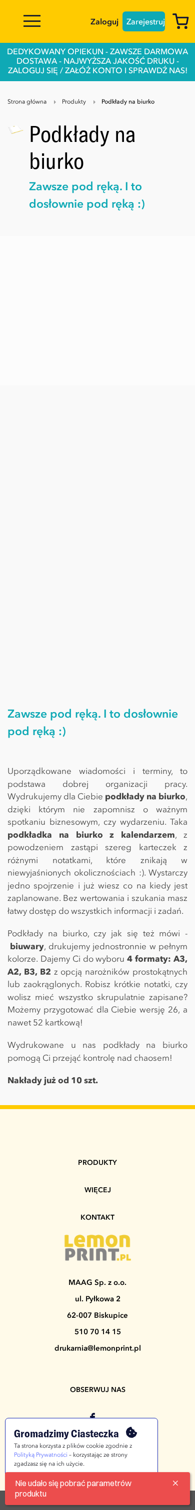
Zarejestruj (145, 22)
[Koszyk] (183, 23)
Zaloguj (104, 22)
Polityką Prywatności (41, 1455)
